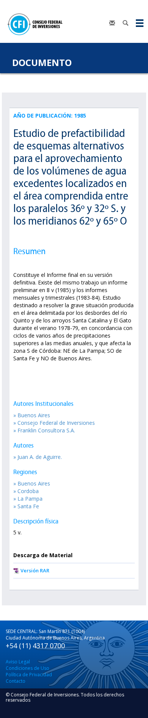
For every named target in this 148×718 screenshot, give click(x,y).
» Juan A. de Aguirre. (37, 456)
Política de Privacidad (29, 674)
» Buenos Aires (31, 415)
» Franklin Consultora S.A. (44, 430)
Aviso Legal (18, 661)
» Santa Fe (26, 506)
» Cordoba (26, 491)
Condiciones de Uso (27, 668)
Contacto (15, 681)
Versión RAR (34, 570)
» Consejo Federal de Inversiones (54, 422)
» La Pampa (28, 498)
